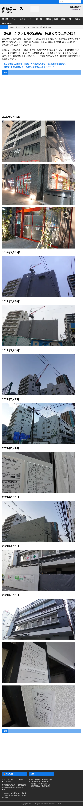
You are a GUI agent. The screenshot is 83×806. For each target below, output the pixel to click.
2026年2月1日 (76, 9)
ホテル (30, 19)
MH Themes (58, 804)
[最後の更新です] (34, 9)
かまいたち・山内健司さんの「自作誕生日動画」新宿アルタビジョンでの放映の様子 (14, 795)
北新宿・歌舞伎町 (7, 23)
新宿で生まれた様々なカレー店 (40, 784)
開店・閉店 (5, 19)
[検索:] (70, 2)
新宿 (70, 19)
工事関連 (48, 19)
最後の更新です (75, 7)
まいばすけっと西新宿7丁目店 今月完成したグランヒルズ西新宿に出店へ (35, 64)
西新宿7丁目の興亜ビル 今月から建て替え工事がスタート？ (29, 66)
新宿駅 (63, 19)
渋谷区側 (77, 19)
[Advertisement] (41, 95)
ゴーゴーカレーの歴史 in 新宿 (40, 782)
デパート (22, 19)
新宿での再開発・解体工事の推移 (41, 779)
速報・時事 (39, 19)
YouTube (9, 774)
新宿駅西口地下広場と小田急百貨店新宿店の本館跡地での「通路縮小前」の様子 (14, 787)
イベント (14, 19)
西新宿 (56, 19)
